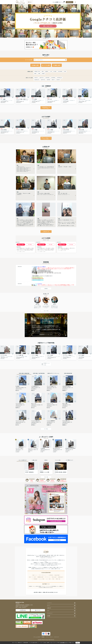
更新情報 (46, 288)
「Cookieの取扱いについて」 (64, 642)
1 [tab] (43, 38)
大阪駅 (42, 71)
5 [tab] (47, 38)
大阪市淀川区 (41, 77)
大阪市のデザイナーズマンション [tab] (53, 373)
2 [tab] (44, 38)
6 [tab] (48, 38)
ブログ (48, 610)
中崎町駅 (43, 73)
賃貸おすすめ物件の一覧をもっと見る (46, 138)
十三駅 (51, 71)
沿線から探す (36, 65)
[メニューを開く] (75, 2)
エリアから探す (46, 65)
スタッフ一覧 (46, 310)
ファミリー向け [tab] (58, 460)
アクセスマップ (49, 613)
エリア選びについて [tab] (69, 460)
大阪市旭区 (58, 79)
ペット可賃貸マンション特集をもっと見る (46, 364)
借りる (29, 2)
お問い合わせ (23, 610)
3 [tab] (45, 38)
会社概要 (56, 2)
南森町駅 (46, 71)
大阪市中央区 (43, 79)
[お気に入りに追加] (13, 97)
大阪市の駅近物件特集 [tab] (68, 373)
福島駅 (35, 73)
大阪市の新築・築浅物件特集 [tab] (24, 373)
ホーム (54, 2)
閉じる (78, 642)
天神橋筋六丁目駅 (37, 71)
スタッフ (60, 2)
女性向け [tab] (46, 460)
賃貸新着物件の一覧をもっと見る (46, 108)
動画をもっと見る (21, 244)
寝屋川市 (53, 79)
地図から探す (57, 65)
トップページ (49, 602)
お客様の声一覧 (46, 231)
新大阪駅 (55, 71)
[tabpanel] (46, 21)
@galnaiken (18, 242)
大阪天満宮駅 (60, 71)
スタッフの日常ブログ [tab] (23, 460)
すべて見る (46, 428)
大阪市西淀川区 (36, 79)
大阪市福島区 (47, 77)
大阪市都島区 (53, 77)
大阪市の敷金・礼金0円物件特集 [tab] (39, 373)
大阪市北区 (36, 77)
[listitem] (22, 96)
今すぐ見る (30, 244)
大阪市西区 (48, 79)
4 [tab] (46, 38)
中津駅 (65, 71)
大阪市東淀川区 (59, 77)
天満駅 (39, 73)
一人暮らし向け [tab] (34, 460)
